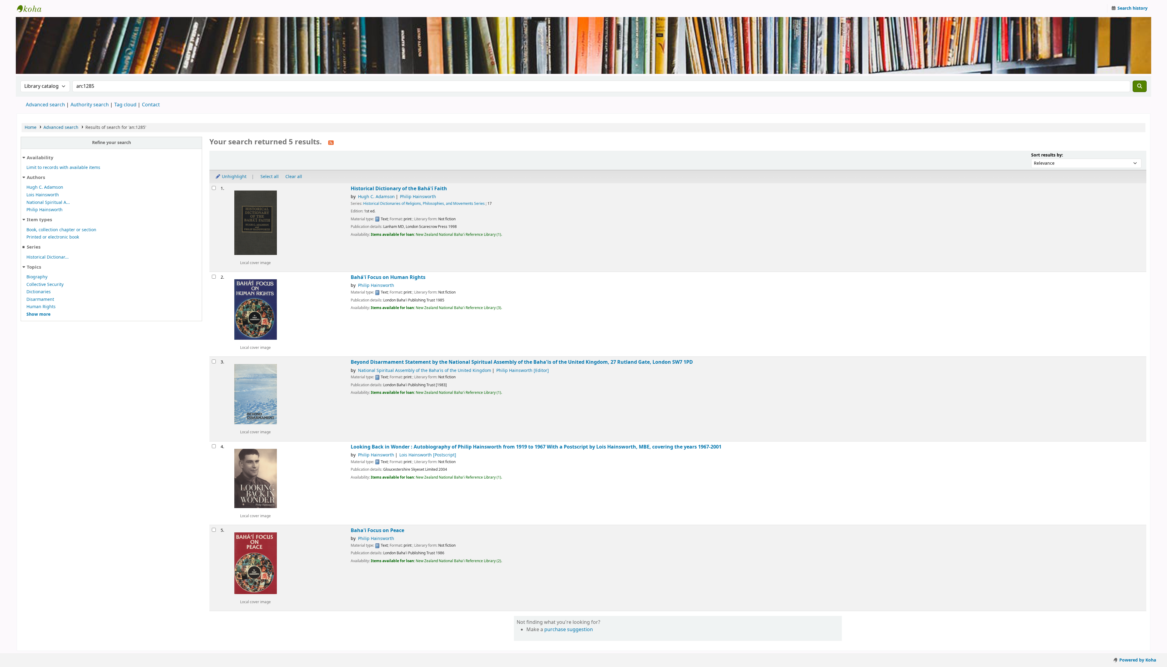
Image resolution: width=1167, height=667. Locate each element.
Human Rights (41, 307)
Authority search (90, 104)
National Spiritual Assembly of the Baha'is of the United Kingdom (424, 370)
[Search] (1140, 86)
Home (30, 127)
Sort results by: (1047, 155)
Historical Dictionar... (47, 257)
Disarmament (40, 299)
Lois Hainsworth (42, 195)
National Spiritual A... (48, 202)
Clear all (293, 177)
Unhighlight (233, 177)
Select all (269, 177)
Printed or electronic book (52, 237)
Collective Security (45, 284)
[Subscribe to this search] (331, 142)
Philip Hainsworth (44, 210)
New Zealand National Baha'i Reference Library (32, 8)
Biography (36, 277)
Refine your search (111, 142)
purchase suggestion (568, 629)
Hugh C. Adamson (44, 187)
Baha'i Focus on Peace (377, 530)
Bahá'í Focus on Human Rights (388, 277)
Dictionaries (38, 292)
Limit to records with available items (63, 167)
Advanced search (45, 104)
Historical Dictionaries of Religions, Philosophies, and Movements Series (424, 203)
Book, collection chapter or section (61, 230)
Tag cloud (125, 104)
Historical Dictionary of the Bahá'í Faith (399, 188)
